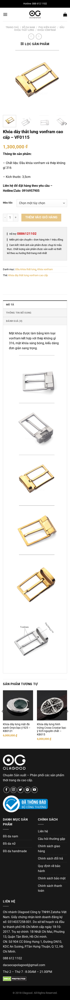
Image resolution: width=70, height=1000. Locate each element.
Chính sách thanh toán (50, 888)
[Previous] (9, 81)
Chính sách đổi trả (50, 858)
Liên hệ (43, 831)
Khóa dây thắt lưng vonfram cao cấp (28, 275)
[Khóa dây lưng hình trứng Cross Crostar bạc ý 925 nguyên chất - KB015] (52, 705)
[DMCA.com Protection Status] (14, 979)
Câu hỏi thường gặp (51, 839)
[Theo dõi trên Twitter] (20, 790)
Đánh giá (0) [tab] (14, 321)
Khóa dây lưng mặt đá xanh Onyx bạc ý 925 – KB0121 (16, 728)
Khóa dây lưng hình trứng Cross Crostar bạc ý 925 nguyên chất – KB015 (51, 729)
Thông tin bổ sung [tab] (18, 312)
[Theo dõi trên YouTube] (34, 790)
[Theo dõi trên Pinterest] (27, 790)
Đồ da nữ (9, 843)
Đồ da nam (28, 27)
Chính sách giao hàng (49, 848)
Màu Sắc (8, 202)
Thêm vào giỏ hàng (41, 217)
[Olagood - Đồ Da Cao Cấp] (35, 14)
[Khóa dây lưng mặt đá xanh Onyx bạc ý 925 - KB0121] (18, 705)
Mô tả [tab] (10, 304)
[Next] (60, 81)
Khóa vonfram (47, 30)
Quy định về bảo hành (49, 868)
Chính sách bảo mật (52, 878)
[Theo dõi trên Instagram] (13, 790)
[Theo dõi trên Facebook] (6, 790)
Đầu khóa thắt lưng (25, 269)
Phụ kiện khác (47, 27)
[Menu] (5, 14)
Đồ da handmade (15, 851)
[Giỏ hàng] (65, 14)
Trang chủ (12, 27)
